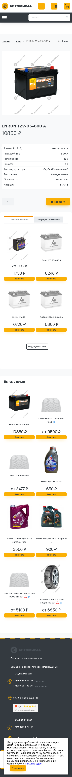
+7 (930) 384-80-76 (30, 686)
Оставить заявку (41, 6)
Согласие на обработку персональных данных (34, 667)
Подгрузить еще (37, 346)
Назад (66, 41)
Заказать (19, 278)
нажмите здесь (34, 763)
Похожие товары (19, 219)
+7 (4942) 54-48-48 (28, 681)
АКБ (18, 41)
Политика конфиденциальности (26, 658)
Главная (6, 41)
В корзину (58, 201)
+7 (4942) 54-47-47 (23, 727)
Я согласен (18, 768)
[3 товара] (67, 6)
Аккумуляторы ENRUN (48, 219)
